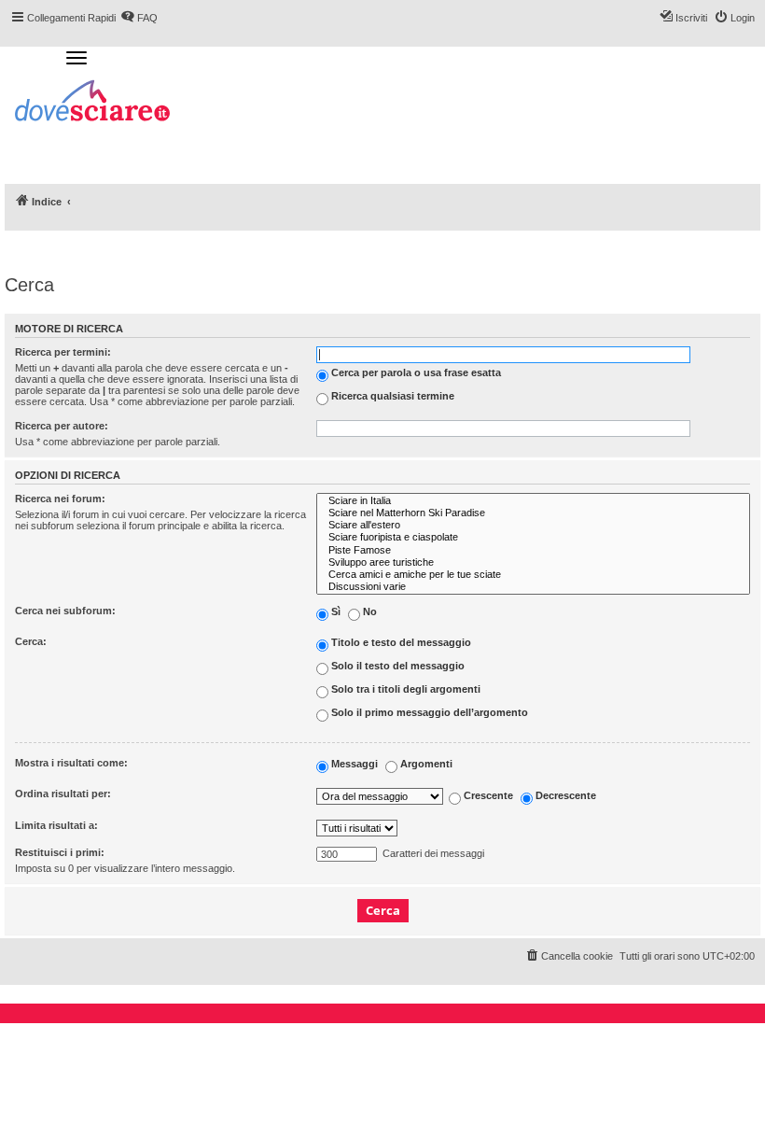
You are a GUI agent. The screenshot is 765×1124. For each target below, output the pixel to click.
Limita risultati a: (56, 825)
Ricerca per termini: (63, 352)
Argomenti (424, 764)
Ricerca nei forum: (60, 498)
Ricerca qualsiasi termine (391, 395)
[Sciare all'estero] (533, 525)
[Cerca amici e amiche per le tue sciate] (533, 575)
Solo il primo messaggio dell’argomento (428, 713)
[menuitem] (568, 956)
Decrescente (564, 795)
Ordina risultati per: (63, 793)
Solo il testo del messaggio (396, 666)
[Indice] (94, 103)
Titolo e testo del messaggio (399, 643)
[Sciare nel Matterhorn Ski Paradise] (533, 513)
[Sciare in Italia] (533, 501)
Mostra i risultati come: (71, 762)
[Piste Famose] (533, 550)
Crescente (487, 795)
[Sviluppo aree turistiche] (533, 562)
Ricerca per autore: (61, 425)
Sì (334, 612)
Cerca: (31, 641)
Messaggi (353, 764)
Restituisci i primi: (59, 852)
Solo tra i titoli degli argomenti (404, 689)
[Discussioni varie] (533, 587)
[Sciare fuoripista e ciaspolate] (533, 537)
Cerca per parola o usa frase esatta (414, 372)
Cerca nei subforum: (65, 610)
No (368, 612)
